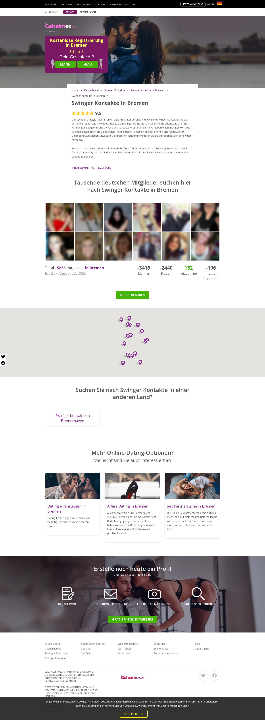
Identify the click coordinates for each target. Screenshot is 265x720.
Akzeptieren (134, 714)
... (133, 4)
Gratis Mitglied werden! (132, 619)
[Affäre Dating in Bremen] (132, 486)
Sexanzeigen (124, 653)
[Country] (219, 3)
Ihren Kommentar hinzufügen (91, 167)
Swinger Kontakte (55, 658)
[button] (121, 363)
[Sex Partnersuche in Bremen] (192, 486)
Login (210, 4)
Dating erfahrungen (56, 653)
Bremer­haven (88, 12)
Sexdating (51, 4)
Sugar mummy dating (166, 653)
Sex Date (100, 4)
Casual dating (119, 4)
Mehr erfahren (132, 295)
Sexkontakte (161, 648)
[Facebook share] (3, 363)
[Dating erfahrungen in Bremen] (73, 486)
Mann (65, 64)
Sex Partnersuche (127, 643)
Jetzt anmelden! (193, 4)
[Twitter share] (3, 357)
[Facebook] (214, 675)
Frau (87, 64)
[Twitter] (203, 675)
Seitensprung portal (93, 643)
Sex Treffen (84, 4)
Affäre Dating (53, 643)
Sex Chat (67, 4)
